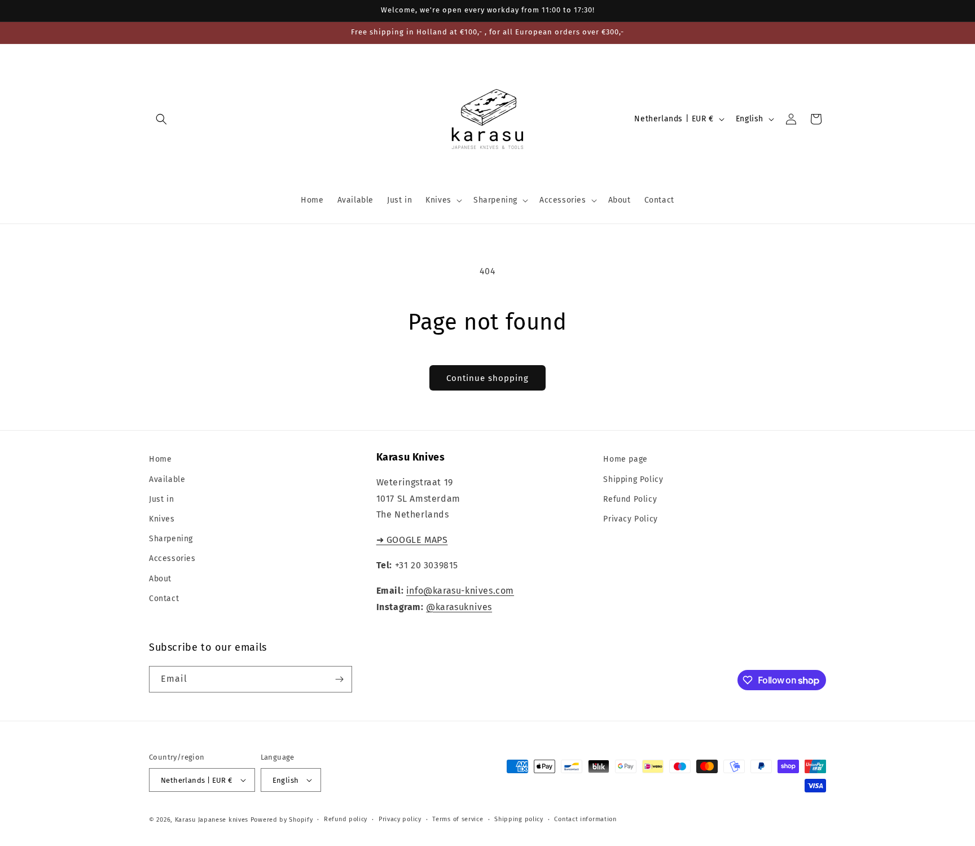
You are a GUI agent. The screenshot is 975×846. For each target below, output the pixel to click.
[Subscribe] (339, 679)
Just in (161, 499)
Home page (625, 459)
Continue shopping (487, 378)
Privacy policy (400, 819)
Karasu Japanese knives (213, 819)
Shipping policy (518, 819)
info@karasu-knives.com (460, 590)
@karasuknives (459, 607)
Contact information (585, 819)
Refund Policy (630, 499)
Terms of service (457, 819)
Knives (162, 519)
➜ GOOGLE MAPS (412, 539)
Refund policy (345, 819)
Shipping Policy (633, 479)
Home (160, 459)
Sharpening (171, 538)
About (160, 579)
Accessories (172, 558)
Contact (164, 598)
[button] (161, 119)
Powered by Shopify (282, 819)
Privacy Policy (630, 519)
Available (167, 479)
